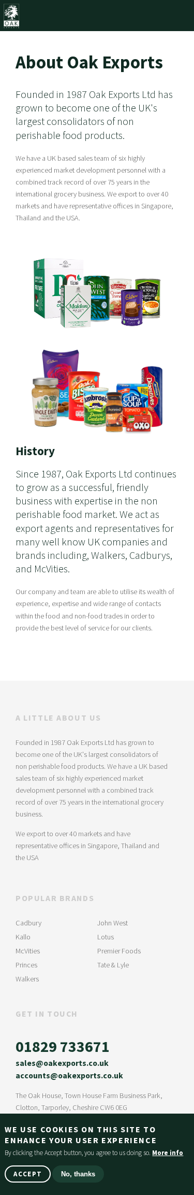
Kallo (23, 936)
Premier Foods (119, 950)
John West (112, 922)
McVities (28, 950)
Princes (26, 964)
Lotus (105, 936)
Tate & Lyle (113, 964)
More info (167, 1152)
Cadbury (28, 922)
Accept (27, 1174)
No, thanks (78, 1174)
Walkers (27, 978)
